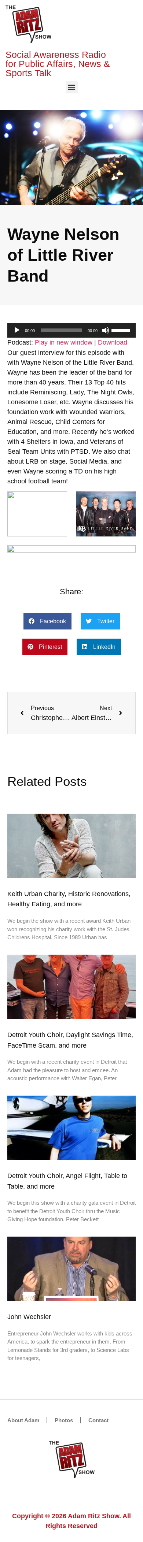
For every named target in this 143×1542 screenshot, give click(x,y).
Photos (64, 1420)
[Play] (17, 330)
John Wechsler (29, 1316)
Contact (98, 1420)
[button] (72, 87)
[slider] (121, 329)
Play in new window (63, 342)
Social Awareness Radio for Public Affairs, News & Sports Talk (58, 63)
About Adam (23, 1420)
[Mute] (105, 330)
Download (112, 342)
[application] (71, 330)
